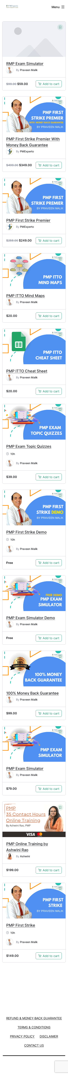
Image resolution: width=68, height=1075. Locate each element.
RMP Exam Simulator (24, 63)
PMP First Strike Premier (28, 220)
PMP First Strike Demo (26, 532)
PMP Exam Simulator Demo (30, 618)
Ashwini (25, 856)
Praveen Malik (29, 70)
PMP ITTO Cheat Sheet (26, 371)
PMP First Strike (20, 925)
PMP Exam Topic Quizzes (28, 446)
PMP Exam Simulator (24, 768)
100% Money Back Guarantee (32, 693)
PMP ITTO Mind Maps (25, 295)
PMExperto (27, 151)
